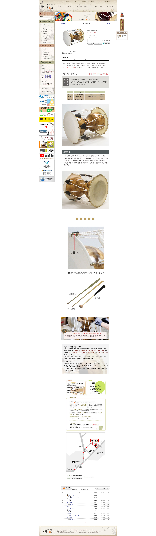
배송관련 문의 (71, 495)
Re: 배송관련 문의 (75, 497)
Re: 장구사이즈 (73, 504)
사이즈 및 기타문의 (71, 513)
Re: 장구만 (73, 512)
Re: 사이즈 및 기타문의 (75, 515)
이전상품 (63, 23)
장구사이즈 (69, 502)
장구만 (69, 510)
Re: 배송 (72, 508)
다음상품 (108, 23)
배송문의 (70, 499)
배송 (68, 506)
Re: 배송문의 (73, 501)
